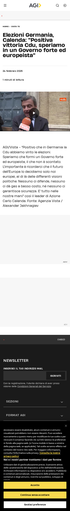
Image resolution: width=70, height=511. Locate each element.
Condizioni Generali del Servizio (34, 386)
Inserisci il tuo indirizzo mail (23, 369)
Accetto (35, 485)
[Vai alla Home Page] (35, 5)
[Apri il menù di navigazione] (5, 5)
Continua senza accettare (34, 494)
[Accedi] (65, 5)
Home (6, 26)
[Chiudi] (66, 426)
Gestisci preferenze (35, 504)
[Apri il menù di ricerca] (57, 5)
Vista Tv (15, 26)
